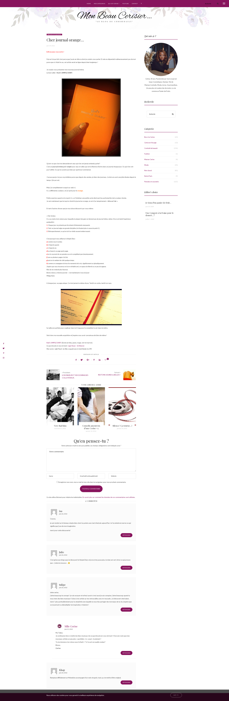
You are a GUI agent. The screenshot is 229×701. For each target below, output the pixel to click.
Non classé (148, 170)
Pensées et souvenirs (54, 34)
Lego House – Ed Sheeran (76, 346)
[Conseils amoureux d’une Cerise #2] (60, 406)
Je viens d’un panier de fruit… (158, 202)
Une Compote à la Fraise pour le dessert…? (160, 214)
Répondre (126, 535)
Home (89, 3)
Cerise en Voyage (150, 143)
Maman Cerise (149, 159)
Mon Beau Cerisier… (114, 16)
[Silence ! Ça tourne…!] (91, 406)
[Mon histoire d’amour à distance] (122, 406)
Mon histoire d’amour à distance (122, 427)
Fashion (147, 154)
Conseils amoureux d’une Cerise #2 (60, 427)
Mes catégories (99, 3)
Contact (135, 3)
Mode (146, 165)
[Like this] (106, 360)
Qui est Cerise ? (113, 3)
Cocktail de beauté (150, 148)
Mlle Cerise (71, 626)
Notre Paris (148, 176)
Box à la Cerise (149, 137)
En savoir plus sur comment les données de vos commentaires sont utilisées (109, 497)
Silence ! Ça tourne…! (91, 425)
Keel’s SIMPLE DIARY (54, 343)
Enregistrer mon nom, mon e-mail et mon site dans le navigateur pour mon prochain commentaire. (92, 482)
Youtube (125, 3)
